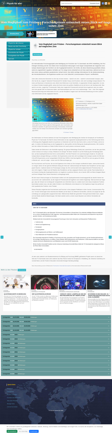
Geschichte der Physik (16, 52)
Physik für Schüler (14, 49)
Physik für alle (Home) (15, 43)
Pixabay (71, 132)
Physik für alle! (14, 3)
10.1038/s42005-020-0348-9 (85, 109)
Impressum (10, 388)
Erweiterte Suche (94, 3)
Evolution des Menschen (13, 397)
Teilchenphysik (37, 54)
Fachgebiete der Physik (16, 55)
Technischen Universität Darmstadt (61, 265)
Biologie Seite (11, 403)
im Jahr (13, 334)
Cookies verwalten (12, 394)
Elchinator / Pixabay (107, 7)
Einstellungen (34, 431)
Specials (11, 59)
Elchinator (66, 132)
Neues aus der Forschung (17, 46)
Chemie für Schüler (12, 406)
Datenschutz (10, 391)
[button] (101, 33)
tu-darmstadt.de (38, 249)
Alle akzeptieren (12, 431)
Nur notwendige (23, 431)
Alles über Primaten (12, 400)
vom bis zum (20, 317)
